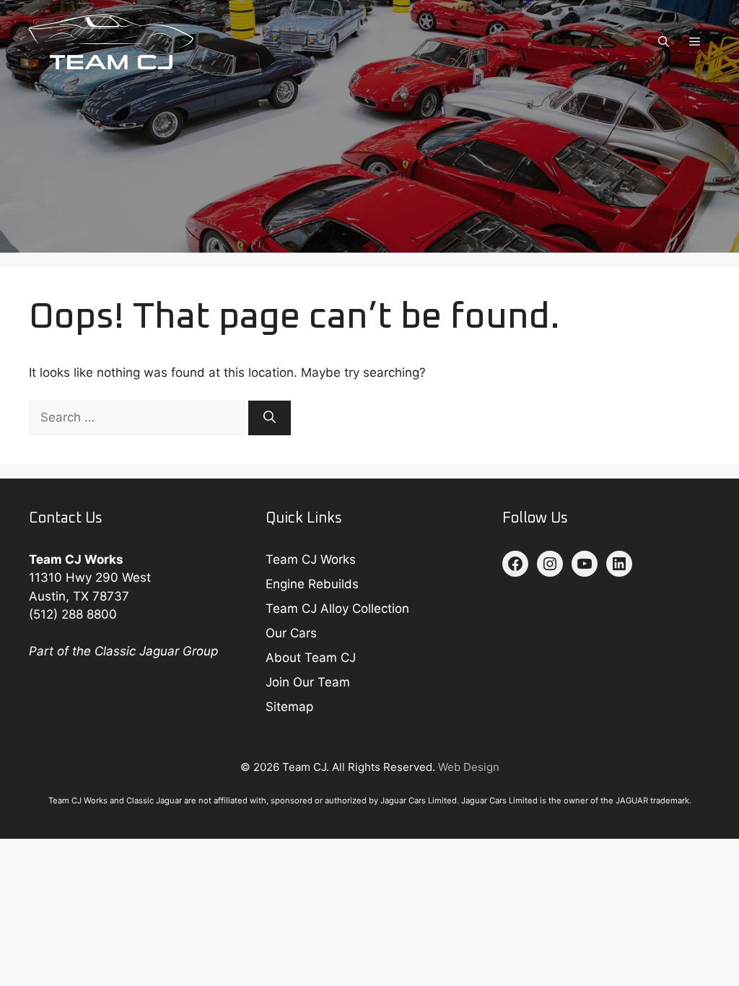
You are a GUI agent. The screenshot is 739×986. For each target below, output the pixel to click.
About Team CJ (311, 657)
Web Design (468, 767)
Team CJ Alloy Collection (337, 608)
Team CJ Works (311, 559)
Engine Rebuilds (312, 584)
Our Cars (291, 633)
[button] (663, 42)
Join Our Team (308, 682)
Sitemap (289, 706)
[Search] (269, 418)
